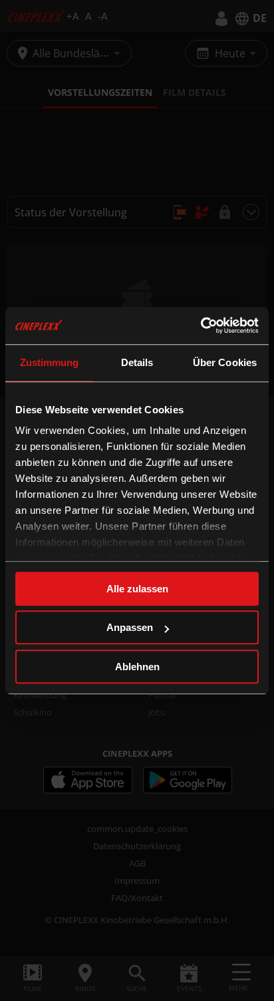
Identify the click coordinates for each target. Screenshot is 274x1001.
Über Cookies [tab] (225, 362)
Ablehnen (137, 666)
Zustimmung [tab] (49, 362)
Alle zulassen (137, 588)
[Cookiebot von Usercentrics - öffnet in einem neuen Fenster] (200, 325)
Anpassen (129, 627)
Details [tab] (137, 362)
